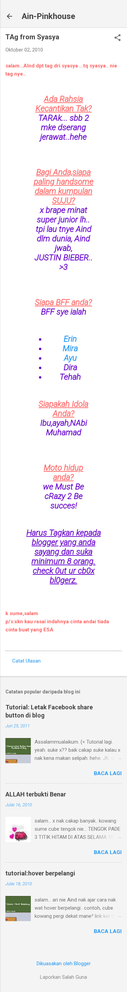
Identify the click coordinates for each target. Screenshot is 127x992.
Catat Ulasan (26, 661)
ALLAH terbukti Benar (35, 794)
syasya (70, 66)
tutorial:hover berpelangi (40, 873)
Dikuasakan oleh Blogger (64, 963)
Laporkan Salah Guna (63, 977)
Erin (70, 339)
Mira (70, 348)
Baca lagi (108, 773)
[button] (117, 38)
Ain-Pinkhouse (48, 16)
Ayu (70, 358)
